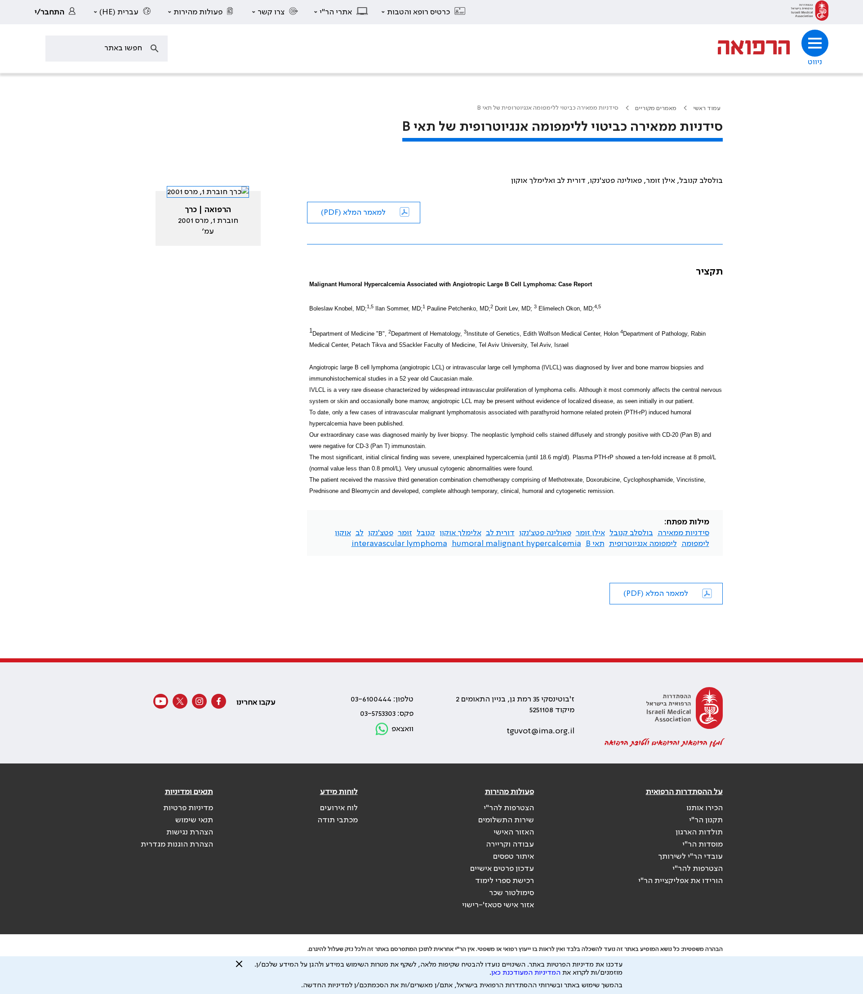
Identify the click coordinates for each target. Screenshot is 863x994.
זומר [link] (405, 533)
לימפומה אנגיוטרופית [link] (643, 544)
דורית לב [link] (500, 533)
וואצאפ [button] (402, 729)
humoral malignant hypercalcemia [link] (516, 544)
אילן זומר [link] (590, 533)
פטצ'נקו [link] (380, 533)
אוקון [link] (343, 533)
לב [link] (360, 533)
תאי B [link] (595, 544)
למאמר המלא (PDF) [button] (353, 213)
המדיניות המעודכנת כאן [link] (526, 972)
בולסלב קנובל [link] (631, 533)
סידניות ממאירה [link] (683, 533)
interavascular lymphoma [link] (399, 544)
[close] (239, 967)
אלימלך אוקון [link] (460, 533)
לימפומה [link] (695, 544)
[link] (809, 12)
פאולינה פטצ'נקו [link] (545, 533)
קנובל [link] (426, 533)
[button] (424, 12)
